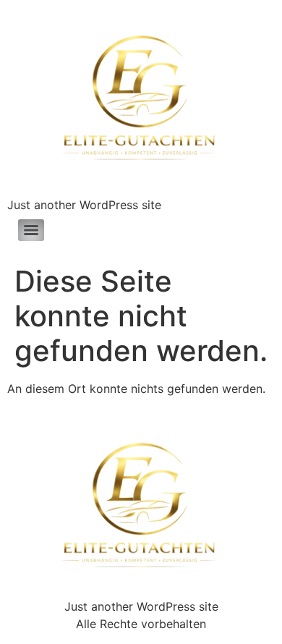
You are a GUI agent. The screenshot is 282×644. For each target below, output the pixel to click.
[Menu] (31, 230)
